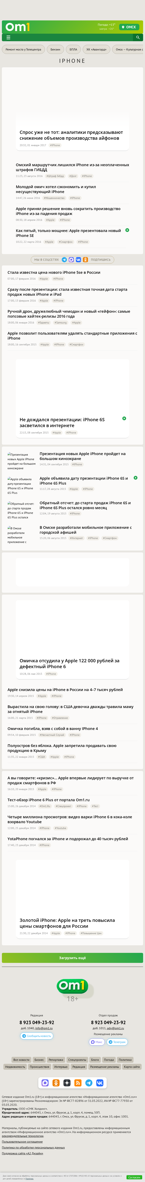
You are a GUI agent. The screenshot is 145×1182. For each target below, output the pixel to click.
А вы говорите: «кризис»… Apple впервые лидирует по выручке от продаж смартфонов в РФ (71, 780)
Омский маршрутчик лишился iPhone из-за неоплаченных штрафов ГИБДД (72, 167)
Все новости (21, 1060)
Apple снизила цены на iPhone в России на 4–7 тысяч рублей (65, 689)
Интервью (61, 1067)
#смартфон (65, 242)
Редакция (78, 1067)
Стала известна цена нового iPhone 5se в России (54, 272)
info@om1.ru (44, 1028)
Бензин (55, 49)
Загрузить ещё (72, 958)
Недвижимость (15, 1067)
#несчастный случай (52, 735)
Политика (125, 1060)
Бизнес (39, 1060)
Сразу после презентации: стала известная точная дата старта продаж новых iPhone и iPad (67, 292)
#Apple (50, 220)
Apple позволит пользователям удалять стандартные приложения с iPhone (72, 336)
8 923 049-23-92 (36, 1022)
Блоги (95, 1060)
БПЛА (73, 49)
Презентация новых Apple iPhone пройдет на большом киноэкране (83, 456)
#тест (95, 806)
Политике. (29, 1178)
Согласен (134, 1177)
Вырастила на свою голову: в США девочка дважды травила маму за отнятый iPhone (70, 709)
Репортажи (56, 1060)
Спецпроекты (77, 1060)
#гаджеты (43, 322)
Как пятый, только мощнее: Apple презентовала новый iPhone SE (68, 233)
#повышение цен (91, 933)
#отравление (60, 718)
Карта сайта (132, 1067)
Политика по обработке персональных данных (33, 1147)
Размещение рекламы (104, 1067)
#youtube (60, 828)
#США (41, 757)
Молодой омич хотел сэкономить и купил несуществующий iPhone (56, 189)
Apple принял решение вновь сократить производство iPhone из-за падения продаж (68, 211)
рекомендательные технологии (22, 1136)
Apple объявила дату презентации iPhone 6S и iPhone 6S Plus (84, 481)
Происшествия (39, 1067)
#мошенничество (54, 198)
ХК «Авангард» (96, 49)
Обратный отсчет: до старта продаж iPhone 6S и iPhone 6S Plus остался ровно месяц (85, 505)
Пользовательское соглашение (22, 1141)
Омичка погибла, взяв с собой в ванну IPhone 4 (53, 728)
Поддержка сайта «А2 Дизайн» (22, 1153)
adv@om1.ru (115, 1028)
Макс (99, 1042)
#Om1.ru (45, 806)
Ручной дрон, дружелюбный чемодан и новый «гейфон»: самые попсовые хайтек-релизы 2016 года (69, 314)
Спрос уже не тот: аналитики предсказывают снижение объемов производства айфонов (71, 135)
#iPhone (55, 145)
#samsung (61, 322)
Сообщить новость (39, 1036)
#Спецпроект (63, 806)
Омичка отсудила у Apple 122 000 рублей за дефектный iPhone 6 (70, 663)
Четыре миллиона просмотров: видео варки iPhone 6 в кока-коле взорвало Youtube (70, 819)
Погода (109, 1060)
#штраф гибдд (55, 176)
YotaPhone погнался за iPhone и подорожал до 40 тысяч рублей (68, 838)
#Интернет (76, 538)
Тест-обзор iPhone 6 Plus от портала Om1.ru (49, 799)
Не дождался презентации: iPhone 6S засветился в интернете (62, 422)
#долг (72, 176)
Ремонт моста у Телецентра (23, 49)
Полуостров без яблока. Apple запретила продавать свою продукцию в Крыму (62, 748)
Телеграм (119, 1042)
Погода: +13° (106, 26)
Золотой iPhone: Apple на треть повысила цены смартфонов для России (67, 923)
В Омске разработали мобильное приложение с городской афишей (86, 530)
